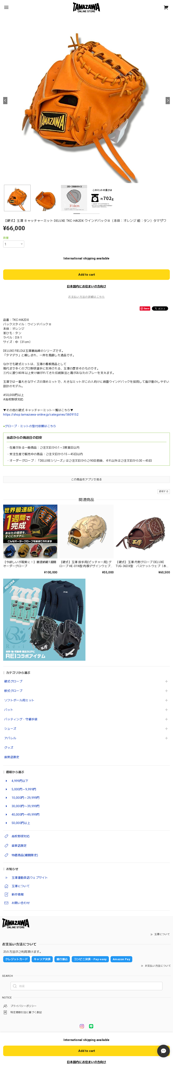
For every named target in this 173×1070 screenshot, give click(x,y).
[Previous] (5, 100)
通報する (163, 491)
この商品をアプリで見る (86, 479)
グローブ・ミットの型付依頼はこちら (30, 426)
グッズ (8, 747)
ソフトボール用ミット (19, 700)
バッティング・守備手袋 (21, 719)
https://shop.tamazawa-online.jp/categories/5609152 (40, 414)
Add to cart (86, 274)
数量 (6, 237)
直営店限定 (11, 757)
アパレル (10, 738)
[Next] (168, 100)
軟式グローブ (13, 691)
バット (8, 709)
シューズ (10, 728)
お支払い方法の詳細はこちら (86, 296)
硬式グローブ (13, 681)
